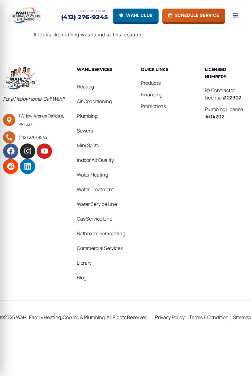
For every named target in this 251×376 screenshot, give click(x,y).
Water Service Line (97, 204)
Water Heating (92, 174)
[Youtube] (44, 151)
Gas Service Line (94, 218)
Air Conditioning (94, 101)
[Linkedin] (27, 166)
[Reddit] (10, 166)
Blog (81, 277)
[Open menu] (235, 15)
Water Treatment (95, 189)
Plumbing (87, 116)
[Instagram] (27, 151)
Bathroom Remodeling (101, 233)
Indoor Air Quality (95, 160)
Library (84, 262)
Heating (85, 86)
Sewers (85, 130)
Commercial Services (99, 248)
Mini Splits (88, 145)
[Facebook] (10, 151)
